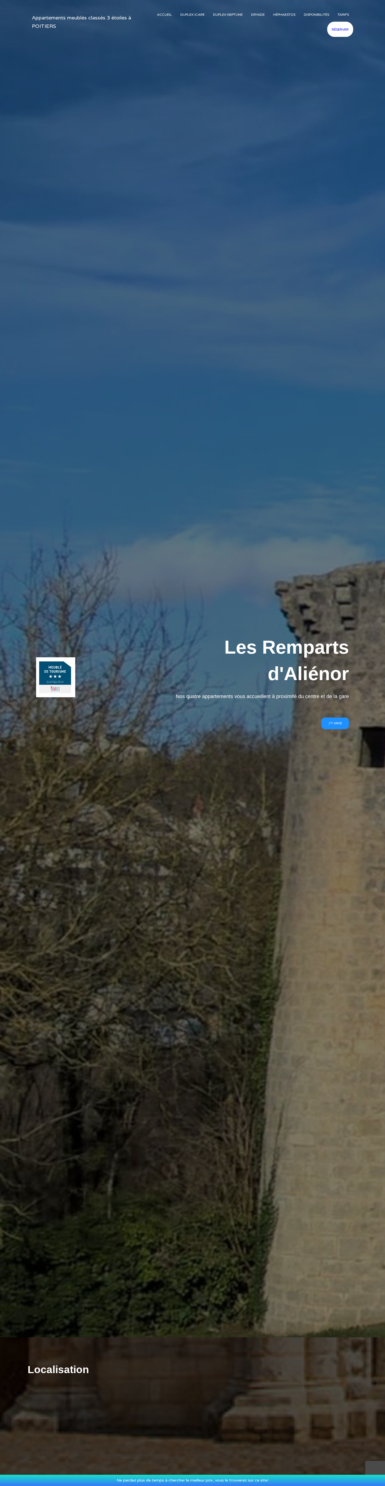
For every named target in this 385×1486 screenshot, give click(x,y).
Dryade (258, 15)
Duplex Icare (192, 15)
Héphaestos (284, 15)
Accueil (164, 15)
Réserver (340, 30)
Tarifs (343, 15)
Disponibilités (316, 15)
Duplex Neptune (228, 15)
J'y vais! (335, 723)
